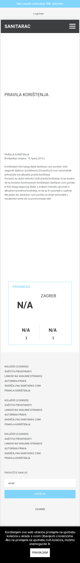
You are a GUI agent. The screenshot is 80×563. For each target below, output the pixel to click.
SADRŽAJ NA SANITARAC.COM (22, 385)
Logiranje (38, 13)
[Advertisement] (40, 60)
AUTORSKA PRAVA (15, 381)
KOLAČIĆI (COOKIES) (16, 366)
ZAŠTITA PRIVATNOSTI (18, 371)
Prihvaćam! (40, 552)
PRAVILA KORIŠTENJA (17, 390)
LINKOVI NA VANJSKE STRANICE (23, 376)
